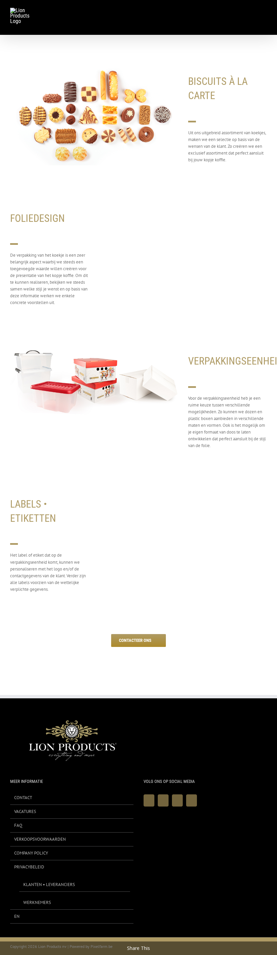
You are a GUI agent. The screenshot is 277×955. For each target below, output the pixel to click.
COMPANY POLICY (31, 853)
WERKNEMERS (37, 902)
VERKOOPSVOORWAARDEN (40, 839)
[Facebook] (149, 800)
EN (17, 916)
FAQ (18, 825)
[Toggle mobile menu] (264, 11)
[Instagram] (177, 800)
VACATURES (25, 811)
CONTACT (23, 797)
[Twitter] (163, 800)
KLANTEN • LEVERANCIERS (49, 884)
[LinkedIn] (191, 800)
